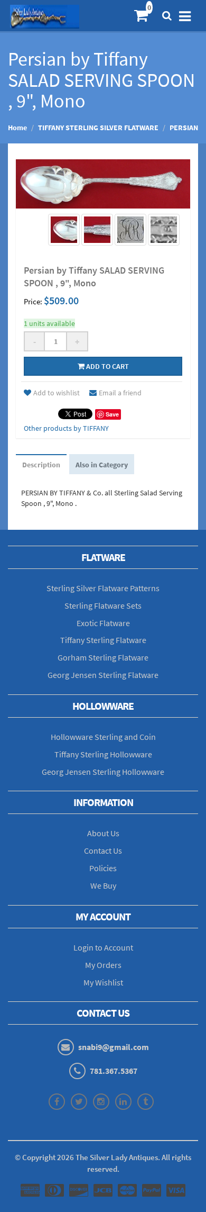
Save (112, 414)
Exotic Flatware (103, 623)
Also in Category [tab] (102, 464)
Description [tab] (41, 464)
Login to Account (103, 947)
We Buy (103, 885)
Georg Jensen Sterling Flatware (103, 675)
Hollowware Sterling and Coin (103, 736)
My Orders (103, 965)
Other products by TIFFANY (66, 428)
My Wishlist (103, 982)
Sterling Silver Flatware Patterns (103, 588)
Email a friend (120, 392)
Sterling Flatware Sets (103, 605)
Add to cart (107, 366)
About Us (103, 833)
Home (17, 127)
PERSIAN (184, 127)
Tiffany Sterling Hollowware (103, 754)
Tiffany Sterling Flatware (103, 640)
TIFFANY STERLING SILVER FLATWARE (98, 127)
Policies (103, 868)
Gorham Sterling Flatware (103, 657)
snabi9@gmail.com (113, 1047)
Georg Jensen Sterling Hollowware (103, 771)
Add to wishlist (56, 392)
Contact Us (103, 850)
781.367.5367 (113, 1070)
